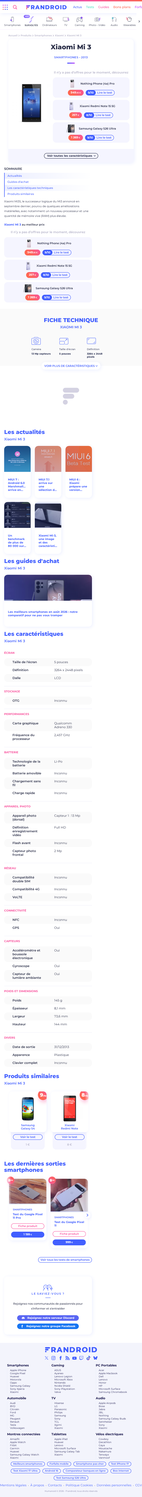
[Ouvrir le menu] (5, 7)
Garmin (14, 1448)
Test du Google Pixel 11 (69, 1223)
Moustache (105, 1448)
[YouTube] (74, 1358)
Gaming (57, 1365)
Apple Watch (18, 1442)
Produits (26, 35)
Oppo (13, 1382)
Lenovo (103, 1379)
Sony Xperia (17, 1388)
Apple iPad (60, 1439)
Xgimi (58, 1424)
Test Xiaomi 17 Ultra (25, 1470)
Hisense (59, 1403)
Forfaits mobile (59, 1463)
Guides (103, 7)
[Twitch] (81, 1358)
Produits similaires (20, 194)
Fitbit (13, 1445)
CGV (138, 1485)
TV (53, 1398)
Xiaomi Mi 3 (13, 224)
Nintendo (60, 1382)
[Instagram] (53, 1358)
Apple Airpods (107, 1403)
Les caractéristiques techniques (30, 188)
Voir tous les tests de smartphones (65, 1259)
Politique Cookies (79, 1485)
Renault (14, 1421)
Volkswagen (17, 1428)
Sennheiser (105, 1421)
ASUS (57, 1370)
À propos (37, 1485)
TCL (56, 1421)
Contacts (55, 1485)
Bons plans (122, 7)
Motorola (15, 1379)
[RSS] (67, 1358)
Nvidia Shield (62, 1385)
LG (56, 1406)
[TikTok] (88, 1358)
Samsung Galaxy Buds (112, 1418)
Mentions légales (13, 1485)
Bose (102, 1406)
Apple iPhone (18, 1370)
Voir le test (28, 1137)
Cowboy (104, 1439)
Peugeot (15, 1418)
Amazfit (15, 1439)
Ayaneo (58, 1373)
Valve (57, 1392)
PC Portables (106, 1365)
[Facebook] (60, 1358)
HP (100, 1385)
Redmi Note (69, 1128)
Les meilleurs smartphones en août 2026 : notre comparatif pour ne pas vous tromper (43, 613)
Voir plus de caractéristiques (69, 366)
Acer (101, 1370)
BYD (12, 1406)
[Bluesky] (95, 1358)
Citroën (14, 1409)
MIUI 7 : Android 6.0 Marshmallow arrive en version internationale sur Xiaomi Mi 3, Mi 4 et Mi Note (17, 485)
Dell (101, 1376)
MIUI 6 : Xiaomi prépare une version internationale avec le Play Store (78, 485)
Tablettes (58, 1434)
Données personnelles (114, 1485)
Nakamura (105, 1451)
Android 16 (51, 1470)
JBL (101, 1412)
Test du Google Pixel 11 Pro (28, 1216)
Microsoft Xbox (63, 1379)
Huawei (14, 1376)
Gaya (102, 1445)
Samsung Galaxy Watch (24, 1454)
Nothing (104, 1415)
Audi (13, 1403)
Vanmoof (104, 1457)
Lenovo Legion (63, 1376)
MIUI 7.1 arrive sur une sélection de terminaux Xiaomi (47, 485)
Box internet (121, 1470)
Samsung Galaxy (20, 1385)
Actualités (14, 175)
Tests (90, 7)
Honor (102, 1382)
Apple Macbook (108, 1373)
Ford (13, 1412)
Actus (77, 7)
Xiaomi (59, 35)
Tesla (13, 1424)
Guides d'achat (18, 182)
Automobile (16, 1398)
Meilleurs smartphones (27, 1463)
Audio (100, 1398)
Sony (57, 1418)
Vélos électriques (109, 1434)
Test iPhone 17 (120, 1463)
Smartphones (43, 35)
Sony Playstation (64, 1388)
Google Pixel (17, 1373)
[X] (46, 1358)
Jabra (102, 1409)
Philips (58, 1412)
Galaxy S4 (28, 1128)
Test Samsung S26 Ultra (71, 1477)
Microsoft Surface (109, 1388)
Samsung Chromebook (113, 1392)
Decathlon (105, 1442)
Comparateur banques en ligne (86, 1470)
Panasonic (60, 1409)
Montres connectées (23, 1434)
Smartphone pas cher (90, 1463)
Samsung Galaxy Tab (67, 1451)
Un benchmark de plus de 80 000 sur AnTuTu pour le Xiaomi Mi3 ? (17, 541)
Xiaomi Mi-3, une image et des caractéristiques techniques (48, 541)
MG (12, 1415)
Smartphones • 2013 (71, 57)
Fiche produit (27, 1226)
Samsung (60, 1415)
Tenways (104, 1454)
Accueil (12, 35)
